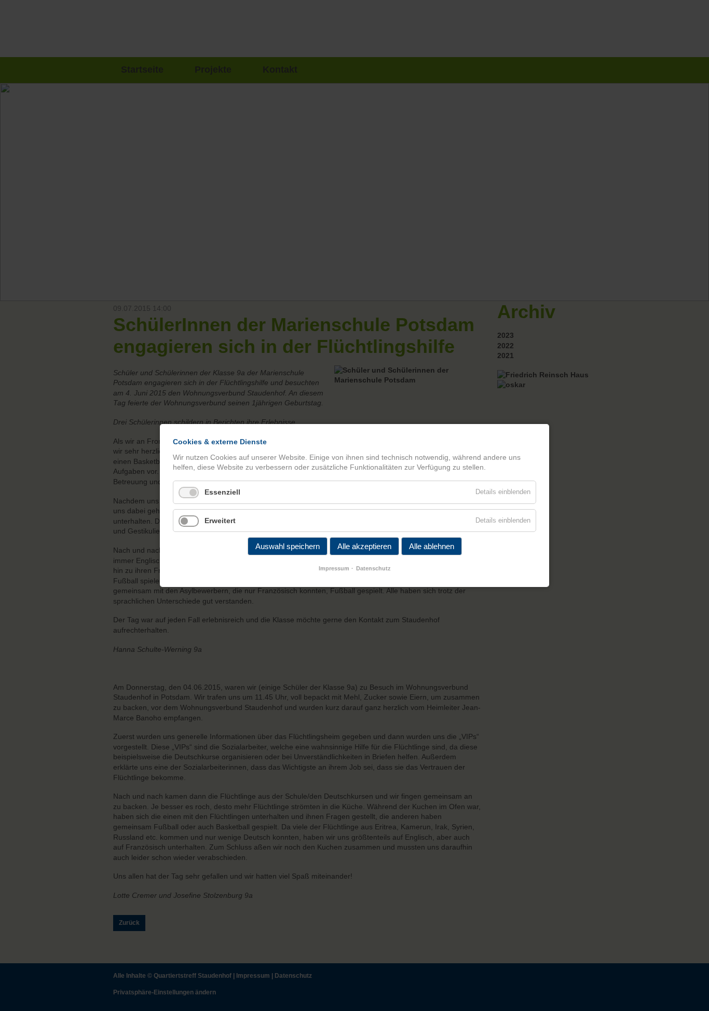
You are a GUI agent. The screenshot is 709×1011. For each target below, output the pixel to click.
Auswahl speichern (287, 546)
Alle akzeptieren (364, 546)
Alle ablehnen (431, 546)
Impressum (334, 568)
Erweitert (220, 520)
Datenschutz (373, 568)
